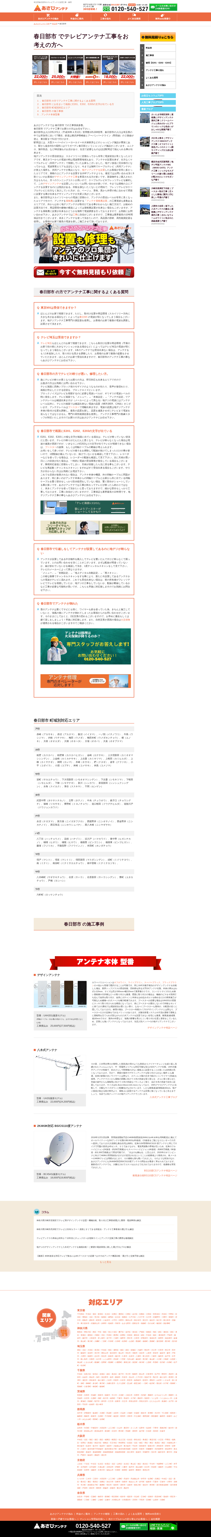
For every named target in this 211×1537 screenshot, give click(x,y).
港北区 (135, 1332)
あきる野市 (126, 1323)
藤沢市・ (85, 1338)
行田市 (160, 1350)
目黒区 (141, 1314)
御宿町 (95, 1386)
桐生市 (143, 1413)
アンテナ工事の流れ (155, 70)
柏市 (111, 1377)
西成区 (90, 1443)
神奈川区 (87, 1332)
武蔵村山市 (95, 1323)
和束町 (153, 1467)
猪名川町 (137, 1485)
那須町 (107, 1431)
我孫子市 (147, 1377)
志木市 (97, 1356)
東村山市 (128, 1320)
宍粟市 (155, 1482)
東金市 (91, 1377)
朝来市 (116, 1485)
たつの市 (80, 1479)
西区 (94, 1332)
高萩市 (140, 1398)
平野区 (167, 1440)
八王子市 (141, 1317)
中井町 (110, 1341)
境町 (99, 1398)
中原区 (109, 1335)
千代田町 (108, 1416)
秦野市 (122, 1338)
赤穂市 (112, 1488)
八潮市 (138, 1356)
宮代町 (162, 1362)
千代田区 (80, 1314)
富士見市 (146, 1356)
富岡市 (122, 1416)
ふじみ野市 (107, 1359)
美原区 (157, 1443)
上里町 (148, 1362)
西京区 (145, 1464)
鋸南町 (102, 1386)
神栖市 (171, 1395)
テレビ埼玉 (46, 343)
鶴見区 (79, 1332)
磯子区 (121, 1332)
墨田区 (121, 1314)
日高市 (91, 1359)
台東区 (114, 1314)
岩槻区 (133, 1350)
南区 (105, 1332)
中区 (99, 1332)
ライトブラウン (135, 982)
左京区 (126, 1464)
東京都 (81, 1310)
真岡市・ (135, 1431)
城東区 (107, 1440)
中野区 (171, 1314)
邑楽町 (109, 1413)
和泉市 (141, 1449)
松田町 (124, 1341)
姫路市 (148, 1482)
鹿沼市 (126, 1428)
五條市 (107, 1500)
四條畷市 (149, 1449)
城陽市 (160, 1467)
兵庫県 (81, 1475)
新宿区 (100, 1314)
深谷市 (141, 1353)
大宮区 (90, 1350)
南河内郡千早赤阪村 (95, 1449)
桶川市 (117, 1356)
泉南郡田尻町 (120, 1452)
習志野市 (104, 1377)
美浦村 (164, 1401)
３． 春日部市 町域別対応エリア (53, 107)
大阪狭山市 (171, 1443)
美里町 (135, 1362)
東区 (151, 1443)
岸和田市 (159, 1446)
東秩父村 (127, 1362)
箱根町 (145, 1341)
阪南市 (90, 1455)
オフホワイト (120, 982)
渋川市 (157, 1413)
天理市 (135, 1500)
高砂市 (126, 1488)
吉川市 (98, 1359)
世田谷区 (156, 1314)
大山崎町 (168, 1467)
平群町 (86, 1497)
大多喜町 (87, 1386)
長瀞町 (110, 1362)
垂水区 (83, 1482)
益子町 (141, 1431)
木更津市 (149, 1374)
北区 (91, 1317)
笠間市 (136, 1395)
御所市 (100, 1497)
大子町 (133, 1398)
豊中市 (169, 1452)
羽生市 (128, 1353)
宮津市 (86, 1470)
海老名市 (153, 1338)
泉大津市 (130, 1452)
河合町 (136, 1497)
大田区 (148, 1314)
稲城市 (110, 1323)
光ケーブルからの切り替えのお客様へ (127, 1519)
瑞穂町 (143, 1323)
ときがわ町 (88, 1362)
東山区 (133, 1464)
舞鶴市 (138, 1470)
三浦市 (116, 1338)
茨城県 (81, 1391)
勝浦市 (117, 1377)
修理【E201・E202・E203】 (159, 63)
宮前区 (129, 1335)
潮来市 (100, 1395)
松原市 (88, 1446)
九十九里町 (121, 1383)
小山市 (119, 1428)
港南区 (148, 1332)
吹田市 (135, 1449)
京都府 (81, 1460)
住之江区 (122, 1440)
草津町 (150, 1413)
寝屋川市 (151, 1446)
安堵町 (148, 1500)
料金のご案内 (76, 16)
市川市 (128, 1374)
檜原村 (159, 1323)
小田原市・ (93, 1338)
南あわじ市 (133, 1482)
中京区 (93, 1464)
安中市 (79, 1413)
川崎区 (97, 1335)
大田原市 (103, 1428)
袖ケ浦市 (101, 1380)
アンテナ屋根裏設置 (97, 201)
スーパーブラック (152, 982)
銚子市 (121, 1374)
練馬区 (110, 1317)
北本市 (131, 1356)
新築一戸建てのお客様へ (63, 1519)
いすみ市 (166, 1380)
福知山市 (110, 1470)
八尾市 (83, 1449)
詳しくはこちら (40, 82)
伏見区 (107, 1464)
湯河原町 (159, 1341)
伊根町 (117, 1467)
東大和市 (166, 1320)
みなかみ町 (86, 1419)
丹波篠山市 (135, 1479)
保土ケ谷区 (112, 1332)
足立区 (117, 1317)
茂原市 (171, 1374)
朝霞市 (90, 1356)
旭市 (98, 1377)
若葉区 (102, 1374)
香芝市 (172, 1497)
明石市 (109, 1485)
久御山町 (101, 1467)
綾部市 (131, 1470)
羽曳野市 (146, 1452)
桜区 (110, 1350)
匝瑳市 (145, 1380)
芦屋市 (85, 1488)
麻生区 (136, 1335)
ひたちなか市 (155, 1401)
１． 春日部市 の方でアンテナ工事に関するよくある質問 (66, 101)
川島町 (166, 1359)
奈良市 (79, 1497)
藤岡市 (162, 1416)
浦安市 (85, 1380)
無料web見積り (163, 16)
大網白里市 (111, 1383)
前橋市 (169, 1416)
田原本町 (158, 1497)
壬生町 (148, 1431)
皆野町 (104, 1362)
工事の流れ (105, 16)
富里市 (129, 1380)
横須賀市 (162, 1335)
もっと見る (105, 1262)
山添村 (155, 1500)
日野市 (121, 1320)
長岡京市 (146, 1470)
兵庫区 (157, 1479)
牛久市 (114, 1395)
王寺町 (143, 1497)
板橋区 (104, 1317)
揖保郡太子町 (93, 1485)
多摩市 (104, 1323)
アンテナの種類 (102, 1514)
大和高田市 (126, 1500)
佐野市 (141, 1428)
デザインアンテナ (52, 183)
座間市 (160, 1338)
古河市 (86, 1398)
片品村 (122, 1413)
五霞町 (93, 1398)
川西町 (162, 1500)
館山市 (141, 1374)
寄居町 (155, 1362)
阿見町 (79, 1395)
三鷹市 (164, 1317)
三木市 (88, 1479)
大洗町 (121, 1395)
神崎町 (88, 1383)
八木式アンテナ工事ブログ (163, 1097)
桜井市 (122, 1497)
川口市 (153, 1350)
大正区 (160, 1440)
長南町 (79, 1386)
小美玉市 (128, 1395)
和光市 (104, 1356)
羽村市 (117, 1323)
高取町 (79, 1500)
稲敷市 (107, 1395)
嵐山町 (152, 1359)
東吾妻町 (154, 1416)
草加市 (155, 1353)
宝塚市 (162, 1482)
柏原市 (102, 1446)
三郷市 (153, 1356)
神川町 (141, 1362)
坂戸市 (167, 1356)
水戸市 (171, 1401)
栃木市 (171, 1428)
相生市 (145, 1485)
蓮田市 (160, 1356)
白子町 (166, 1383)
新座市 (110, 1356)
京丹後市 (84, 1467)
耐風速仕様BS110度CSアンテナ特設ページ (155, 1175)
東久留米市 (85, 1323)
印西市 (116, 1380)
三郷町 (93, 1500)
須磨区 (102, 1482)
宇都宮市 (94, 1428)
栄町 (82, 1383)
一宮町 (145, 1383)
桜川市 (105, 1398)
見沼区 (97, 1350)
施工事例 (150, 55)
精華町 (124, 1470)
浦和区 (116, 1350)
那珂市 (104, 1401)
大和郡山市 (116, 1500)
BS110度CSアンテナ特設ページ (160, 1170)
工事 (75, 214)
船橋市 (135, 1374)
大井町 (117, 1341)
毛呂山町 (130, 1359)
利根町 (90, 1401)
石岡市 (86, 1395)
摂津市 (167, 1446)
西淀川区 (97, 1443)
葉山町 (83, 1341)
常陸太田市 (133, 1401)
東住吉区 (137, 1440)
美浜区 (114, 1374)
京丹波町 (92, 1467)
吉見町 (172, 1359)
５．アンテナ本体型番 (48, 114)
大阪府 (81, 1435)
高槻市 (97, 1455)
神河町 (152, 1485)
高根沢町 (163, 1428)
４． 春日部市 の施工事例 (50, 111)
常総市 (126, 1398)
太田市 (116, 1413)
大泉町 (102, 1413)
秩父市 (167, 1350)
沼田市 (129, 1416)
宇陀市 (141, 1500)
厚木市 (129, 1338)
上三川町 (111, 1428)
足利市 (79, 1428)
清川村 (174, 1341)
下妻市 (119, 1398)
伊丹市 (143, 1479)
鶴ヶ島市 (84, 1359)
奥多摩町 (166, 1323)
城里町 (112, 1398)
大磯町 (97, 1341)
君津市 (171, 1377)
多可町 (141, 1482)
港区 (94, 1314)
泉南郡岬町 (97, 1452)
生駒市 (150, 1497)
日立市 (124, 1401)
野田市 (164, 1374)
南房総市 (137, 1380)
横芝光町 (137, 1383)
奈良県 (81, 1492)
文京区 (107, 1314)
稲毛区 (95, 1374)
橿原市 (129, 1497)
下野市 (155, 1428)
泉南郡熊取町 (108, 1452)
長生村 (159, 1383)
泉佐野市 (168, 1449)
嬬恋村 (116, 1416)
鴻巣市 (135, 1353)
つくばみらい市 (166, 1398)
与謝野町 (159, 1464)
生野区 (83, 1443)
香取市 (152, 1380)
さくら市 (134, 1428)
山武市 (159, 1380)
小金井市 (106, 1320)
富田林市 (142, 1446)
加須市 (90, 1353)
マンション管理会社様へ (92, 1519)
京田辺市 (110, 1467)
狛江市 (159, 1320)
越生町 (138, 1359)
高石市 (104, 1455)
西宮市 (91, 1488)
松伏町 (83, 1365)
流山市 (131, 1377)
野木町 (121, 1431)
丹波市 (126, 1479)
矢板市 (162, 1431)
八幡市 (124, 1467)
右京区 (100, 1464)
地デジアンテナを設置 (93, 170)
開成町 (138, 1341)
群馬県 (81, 1409)
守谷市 (85, 1404)
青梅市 (171, 1317)
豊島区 (85, 1317)
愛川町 (167, 1341)
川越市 (140, 1350)
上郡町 (119, 1479)
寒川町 (90, 1341)
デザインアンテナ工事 (65, 177)
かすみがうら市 (161, 1395)
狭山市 (121, 1353)
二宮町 (104, 1341)
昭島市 (85, 1320)
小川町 (159, 1359)
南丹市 (131, 1467)
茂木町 (155, 1431)
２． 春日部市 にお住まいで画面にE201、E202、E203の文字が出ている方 (75, 104)
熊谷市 (147, 1350)
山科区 (119, 1464)
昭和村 (172, 1413)
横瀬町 (97, 1362)
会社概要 (155, 1519)
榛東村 (79, 1416)
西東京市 (135, 1323)
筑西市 (147, 1398)
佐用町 (150, 1479)
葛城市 (166, 1497)
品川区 (135, 1314)
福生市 (152, 1320)
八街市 (109, 1380)
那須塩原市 (98, 1431)
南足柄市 (168, 1338)
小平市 (114, 1320)
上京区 (79, 1464)
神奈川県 (82, 1328)
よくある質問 (134, 16)
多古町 (95, 1383)
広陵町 (93, 1497)
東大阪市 (80, 1446)
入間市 (83, 1356)
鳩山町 (79, 1362)
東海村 (83, 1401)
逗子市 (109, 1338)
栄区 (172, 1332)
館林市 (93, 1416)
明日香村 (115, 1497)
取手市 (97, 1401)
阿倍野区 (122, 1443)
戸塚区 (141, 1332)
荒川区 (97, 1317)
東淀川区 (153, 1440)
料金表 (149, 48)
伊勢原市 (144, 1338)
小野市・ (170, 1482)
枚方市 (95, 1446)
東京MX (84, 317)
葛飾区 (124, 1317)
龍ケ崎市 (99, 1404)
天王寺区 (113, 1443)
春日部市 (113, 1353)
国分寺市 (137, 1320)
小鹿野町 (118, 1362)
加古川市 (110, 1482)
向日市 (147, 1467)
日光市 (114, 1431)
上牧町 (100, 1500)
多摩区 (122, 1335)
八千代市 (139, 1377)
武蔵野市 (156, 1317)
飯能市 (83, 1353)
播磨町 (102, 1485)
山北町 (131, 1341)
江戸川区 (132, 1317)
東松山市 (104, 1353)
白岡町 (169, 1362)
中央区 (88, 1314)
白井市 (122, 1380)
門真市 (83, 1455)
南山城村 (139, 1467)
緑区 (160, 1332)
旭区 (154, 1332)
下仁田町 (165, 1413)
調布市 (91, 1320)
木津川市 (101, 1470)
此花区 (129, 1443)
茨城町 (93, 1395)
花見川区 (87, 1374)
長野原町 (146, 1416)
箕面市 (138, 1452)
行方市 (110, 1401)
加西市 (124, 1482)
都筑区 (90, 1335)
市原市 (124, 1377)
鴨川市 (155, 1377)
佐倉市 (85, 1377)
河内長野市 (159, 1449)
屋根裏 (69, 201)
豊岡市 (98, 1488)
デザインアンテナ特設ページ (162, 1027)
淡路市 (129, 1485)
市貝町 (86, 1428)
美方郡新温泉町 (162, 1485)
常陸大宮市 (143, 1401)
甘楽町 (136, 1413)
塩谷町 (148, 1428)
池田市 (109, 1446)
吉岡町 (102, 1419)
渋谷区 (164, 1314)
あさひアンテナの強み (48, 16)
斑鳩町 (107, 1497)
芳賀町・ (128, 1431)
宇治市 (152, 1464)
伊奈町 (116, 1359)
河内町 (143, 1395)
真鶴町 (152, 1341)
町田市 (98, 1320)
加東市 (117, 1482)
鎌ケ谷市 (163, 1377)
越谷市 (162, 1353)
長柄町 (172, 1383)
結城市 (91, 1404)
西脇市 (105, 1488)
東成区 (145, 1440)
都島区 (105, 1443)
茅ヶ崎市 (101, 1338)
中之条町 (137, 1416)
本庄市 (97, 1353)
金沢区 (128, 1332)
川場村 (129, 1413)
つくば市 (154, 1398)
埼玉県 (81, 1346)
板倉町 (95, 1413)
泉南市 (88, 1452)
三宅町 (86, 1500)
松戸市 (157, 1374)
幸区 (103, 1335)
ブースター (74, 407)
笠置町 (117, 1470)
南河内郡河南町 (125, 1449)
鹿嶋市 (150, 1395)
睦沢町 (152, 1383)
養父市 (119, 1488)
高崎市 (86, 1416)
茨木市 (153, 1452)
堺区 (146, 1443)
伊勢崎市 (87, 1413)
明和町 (95, 1419)
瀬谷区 (166, 1332)
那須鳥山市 (88, 1431)
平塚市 (169, 1335)
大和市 (136, 1338)
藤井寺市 (161, 1452)
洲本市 (122, 1485)
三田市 (95, 1479)
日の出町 (151, 1323)
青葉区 (83, 1335)
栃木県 (81, 1424)
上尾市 (148, 1353)
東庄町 (102, 1383)
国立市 (145, 1320)
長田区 (95, 1482)
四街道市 (92, 1380)
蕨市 (168, 1353)
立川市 (148, 1317)
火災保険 (125, 619)
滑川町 (145, 1359)
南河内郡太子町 (111, 1449)
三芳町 (122, 1359)
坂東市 (117, 1401)
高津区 (116, 1335)
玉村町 (100, 1416)
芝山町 (129, 1383)
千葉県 (81, 1370)
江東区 (128, 1314)
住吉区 (129, 1440)
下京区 (86, 1464)
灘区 (89, 1482)
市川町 (83, 1485)
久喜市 (124, 1356)
